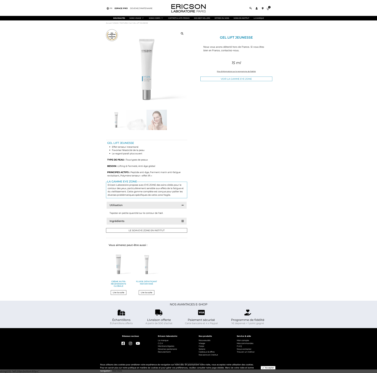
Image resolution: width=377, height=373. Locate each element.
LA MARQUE (259, 18)
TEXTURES (124, 23)
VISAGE (116, 23)
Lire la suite (118, 292)
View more (117, 370)
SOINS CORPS (154, 18)
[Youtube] (138, 343)
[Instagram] (130, 343)
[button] (182, 33)
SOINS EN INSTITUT (241, 18)
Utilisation (116, 205)
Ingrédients (117, 221)
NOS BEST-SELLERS (202, 18)
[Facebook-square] (123, 343)
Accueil (109, 23)
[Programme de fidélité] (248, 312)
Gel (130, 23)
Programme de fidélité (247, 320)
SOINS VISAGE (135, 18)
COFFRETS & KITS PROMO (179, 18)
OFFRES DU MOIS (222, 18)
